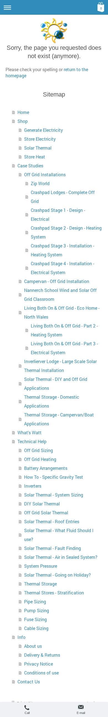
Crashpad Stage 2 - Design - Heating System (66, 232)
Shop (22, 121)
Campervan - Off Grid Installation (56, 281)
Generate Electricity (43, 130)
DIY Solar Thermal (42, 504)
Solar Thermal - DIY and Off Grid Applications (55, 383)
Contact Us (28, 681)
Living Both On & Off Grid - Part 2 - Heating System (64, 330)
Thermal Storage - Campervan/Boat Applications (59, 419)
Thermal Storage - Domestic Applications (51, 401)
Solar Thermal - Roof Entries (51, 521)
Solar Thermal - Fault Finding (52, 548)
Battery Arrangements (45, 468)
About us (33, 646)
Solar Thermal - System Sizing (53, 495)
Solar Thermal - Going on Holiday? (57, 575)
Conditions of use (41, 673)
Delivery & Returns (42, 655)
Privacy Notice (38, 664)
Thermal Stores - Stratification (54, 593)
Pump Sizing (36, 610)
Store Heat (34, 157)
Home (23, 112)
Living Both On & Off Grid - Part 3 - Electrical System (64, 348)
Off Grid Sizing (38, 450)
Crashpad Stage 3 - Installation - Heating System (62, 250)
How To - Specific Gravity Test (53, 477)
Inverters (32, 486)
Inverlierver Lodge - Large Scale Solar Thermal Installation (60, 365)
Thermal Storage (40, 584)
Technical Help (32, 441)
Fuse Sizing (35, 619)
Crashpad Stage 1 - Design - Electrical (58, 214)
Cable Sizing (36, 628)
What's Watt (29, 432)
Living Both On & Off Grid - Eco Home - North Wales (61, 312)
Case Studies (30, 165)
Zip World (40, 183)
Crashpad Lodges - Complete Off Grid (63, 196)
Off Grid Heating (40, 459)
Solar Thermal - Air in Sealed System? (60, 557)
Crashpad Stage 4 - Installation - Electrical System (62, 267)
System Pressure (40, 566)
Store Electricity (40, 139)
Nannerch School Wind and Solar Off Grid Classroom (60, 294)
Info (21, 637)
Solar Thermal (38, 148)
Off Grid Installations (45, 174)
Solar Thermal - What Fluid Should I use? (59, 534)
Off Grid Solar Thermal (46, 512)
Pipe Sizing (35, 601)
